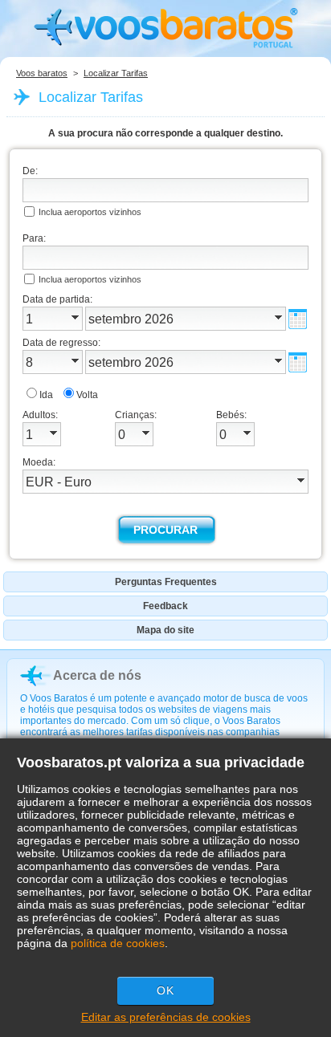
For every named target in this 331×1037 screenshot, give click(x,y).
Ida (46, 395)
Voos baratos (41, 73)
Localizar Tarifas (116, 73)
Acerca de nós (97, 675)
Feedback (165, 606)
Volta (87, 395)
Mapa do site (165, 630)
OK (165, 990)
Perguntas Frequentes (166, 582)
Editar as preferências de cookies (166, 1017)
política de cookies (118, 943)
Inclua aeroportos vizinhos (90, 212)
